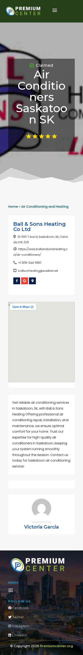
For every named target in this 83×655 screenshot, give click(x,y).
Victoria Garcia (41, 527)
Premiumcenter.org (56, 646)
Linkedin (19, 635)
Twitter (17, 617)
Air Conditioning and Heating (44, 206)
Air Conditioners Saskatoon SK (41, 97)
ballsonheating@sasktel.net (38, 271)
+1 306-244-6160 (29, 263)
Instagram (20, 626)
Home (13, 206)
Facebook (20, 608)
